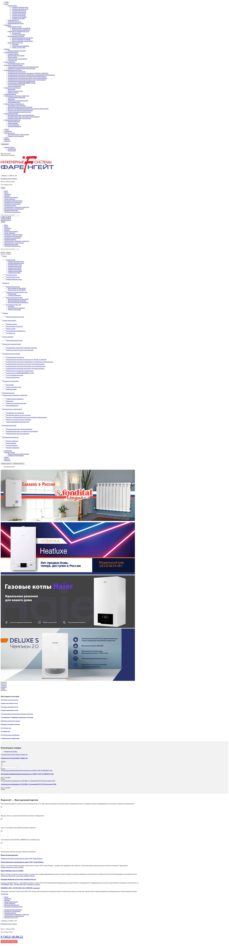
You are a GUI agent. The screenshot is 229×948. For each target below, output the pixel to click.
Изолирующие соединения (16, 55)
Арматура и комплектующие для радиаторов (21, 68)
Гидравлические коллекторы (13, 70)
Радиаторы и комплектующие (13, 65)
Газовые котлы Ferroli (14, 269)
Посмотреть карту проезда (9, 178)
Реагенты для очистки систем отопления (20, 110)
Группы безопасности (14, 86)
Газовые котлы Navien (14, 268)
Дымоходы (7, 25)
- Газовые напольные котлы (19, 9)
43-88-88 (6, 217)
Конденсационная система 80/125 (18, 302)
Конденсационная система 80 (17, 301)
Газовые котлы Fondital (15, 271)
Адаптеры (11, 306)
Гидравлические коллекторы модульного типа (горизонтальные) (27, 78)
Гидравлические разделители (17, 71)
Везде (6, 191)
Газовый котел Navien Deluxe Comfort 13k (14, 758)
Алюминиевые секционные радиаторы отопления (23, 67)
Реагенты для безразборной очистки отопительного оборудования (28, 108)
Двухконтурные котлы (15, 266)
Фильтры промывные (14, 126)
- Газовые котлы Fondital (18, 17)
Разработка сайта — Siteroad (9, 946)
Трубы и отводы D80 (14, 309)
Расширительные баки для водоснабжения (21, 115)
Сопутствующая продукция (16, 84)
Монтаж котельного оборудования (18, 134)
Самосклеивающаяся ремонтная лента (19, 112)
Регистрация (12, 150)
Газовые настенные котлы (16, 261)
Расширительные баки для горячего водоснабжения (24, 116)
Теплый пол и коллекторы (12, 88)
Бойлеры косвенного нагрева (17, 51)
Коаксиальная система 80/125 (17, 290)
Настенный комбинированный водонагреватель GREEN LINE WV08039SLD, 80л (27, 774)
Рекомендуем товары (10, 751)
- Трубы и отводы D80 (18, 47)
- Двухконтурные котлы (18, 12)
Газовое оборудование (11, 52)
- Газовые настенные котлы (19, 7)
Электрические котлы (14, 22)
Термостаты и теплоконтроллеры (18, 100)
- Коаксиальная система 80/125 (20, 30)
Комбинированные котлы (16, 23)
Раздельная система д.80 (15, 42)
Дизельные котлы (13, 20)
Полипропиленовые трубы (16, 63)
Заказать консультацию (8, 155)
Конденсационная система (16, 36)
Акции (6, 138)
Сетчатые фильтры (13, 125)
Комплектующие (13, 92)
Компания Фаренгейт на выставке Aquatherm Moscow (18, 879)
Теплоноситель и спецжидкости (14, 104)
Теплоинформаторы (14, 102)
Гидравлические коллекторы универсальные (21, 81)
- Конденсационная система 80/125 (22, 41)
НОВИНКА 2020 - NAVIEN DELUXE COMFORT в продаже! (20, 888)
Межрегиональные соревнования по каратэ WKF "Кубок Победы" (22, 862)
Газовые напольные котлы (16, 263)
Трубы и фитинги (9, 62)
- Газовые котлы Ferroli (18, 15)
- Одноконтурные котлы (18, 10)
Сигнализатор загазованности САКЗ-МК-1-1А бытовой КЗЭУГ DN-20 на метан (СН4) (28, 784)
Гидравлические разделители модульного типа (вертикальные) (27, 76)
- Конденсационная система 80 (20, 39)
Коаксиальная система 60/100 (17, 288)
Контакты (7, 141)
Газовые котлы (12, 5)
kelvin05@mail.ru (6, 220)
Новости (7, 139)
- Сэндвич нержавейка (18, 34)
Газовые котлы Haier (14, 272)
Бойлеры (7, 49)
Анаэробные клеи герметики (17, 105)
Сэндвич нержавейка (14, 295)
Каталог (6, 254)
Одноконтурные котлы (15, 264)
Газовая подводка (13, 54)
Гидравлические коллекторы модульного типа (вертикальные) (27, 79)
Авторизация (12, 149)
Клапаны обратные (14, 121)
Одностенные (12, 294)
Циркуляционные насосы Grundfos (12, 870)
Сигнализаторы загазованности (17, 59)
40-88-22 (6, 218)
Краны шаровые (13, 123)
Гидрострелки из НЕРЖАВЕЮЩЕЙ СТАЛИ (21, 83)
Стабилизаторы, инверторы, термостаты (16, 96)
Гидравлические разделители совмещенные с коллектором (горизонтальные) (31, 75)
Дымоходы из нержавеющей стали (18, 31)
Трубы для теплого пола (15, 91)
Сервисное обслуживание (16, 136)
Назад (6, 2)
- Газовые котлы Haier (18, 18)
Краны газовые (12, 57)
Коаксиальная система (14, 26)
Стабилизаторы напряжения (16, 97)
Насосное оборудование (11, 905)
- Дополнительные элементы (20, 46)
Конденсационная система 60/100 (18, 299)
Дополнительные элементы (16, 308)
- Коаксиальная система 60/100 (20, 28)
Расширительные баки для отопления (19, 118)
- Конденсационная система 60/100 (22, 38)
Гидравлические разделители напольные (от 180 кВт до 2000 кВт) (28, 73)
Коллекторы (11, 89)
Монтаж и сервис (9, 133)
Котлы (6, 4)
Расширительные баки (11, 113)
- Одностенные (16, 33)
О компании (8, 131)
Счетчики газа (12, 60)
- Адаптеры (14, 44)
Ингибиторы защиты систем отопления (20, 107)
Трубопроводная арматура (12, 120)
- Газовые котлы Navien (18, 13)
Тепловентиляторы (10, 94)
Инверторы (11, 99)
